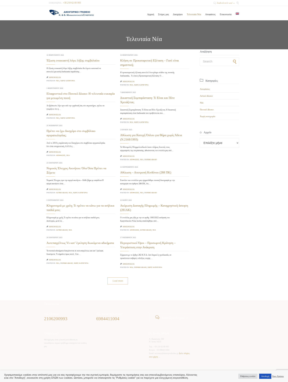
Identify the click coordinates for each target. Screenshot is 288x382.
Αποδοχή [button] (265, 376)
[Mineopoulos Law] (71, 13)
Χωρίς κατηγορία (67, 81)
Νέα (57, 81)
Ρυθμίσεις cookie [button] (248, 376)
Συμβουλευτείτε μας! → (224, 3)
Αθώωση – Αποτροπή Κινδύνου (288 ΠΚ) (145, 172)
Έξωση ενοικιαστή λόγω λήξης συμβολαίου (73, 60)
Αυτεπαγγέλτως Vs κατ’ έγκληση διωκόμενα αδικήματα (80, 243)
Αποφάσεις (60, 155)
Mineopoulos (55, 77)
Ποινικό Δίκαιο (150, 159)
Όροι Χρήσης (278, 376)
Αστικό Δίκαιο (62, 193)
